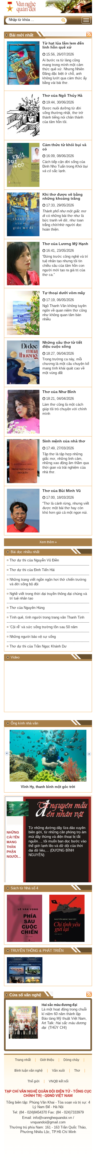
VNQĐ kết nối (59, 1081)
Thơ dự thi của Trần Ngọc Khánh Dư (38, 646)
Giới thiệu (47, 1060)
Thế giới (33, 1081)
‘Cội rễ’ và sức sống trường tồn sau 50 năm (44, 627)
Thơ (77, 1070)
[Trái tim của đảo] (69, 918)
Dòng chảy (71, 1060)
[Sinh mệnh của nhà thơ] (23, 461)
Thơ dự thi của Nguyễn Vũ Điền (34, 560)
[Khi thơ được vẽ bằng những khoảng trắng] (23, 214)
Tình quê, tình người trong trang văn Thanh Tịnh (47, 617)
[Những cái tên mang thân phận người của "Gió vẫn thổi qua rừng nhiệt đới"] (18, 808)
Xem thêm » (48, 542)
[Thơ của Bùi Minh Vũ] (23, 510)
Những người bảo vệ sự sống (33, 637)
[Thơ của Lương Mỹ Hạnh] (23, 263)
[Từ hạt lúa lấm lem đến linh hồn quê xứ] (23, 63)
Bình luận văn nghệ (28, 1070)
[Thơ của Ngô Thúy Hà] (23, 115)
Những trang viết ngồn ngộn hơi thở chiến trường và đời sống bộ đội (48, 582)
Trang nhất (23, 1060)
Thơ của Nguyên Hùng (27, 608)
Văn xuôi (58, 1070)
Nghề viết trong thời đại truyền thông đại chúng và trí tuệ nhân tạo (48, 596)
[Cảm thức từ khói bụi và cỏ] (23, 165)
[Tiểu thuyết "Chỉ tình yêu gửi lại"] (27, 918)
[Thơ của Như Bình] (23, 412)
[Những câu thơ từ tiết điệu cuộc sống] (23, 362)
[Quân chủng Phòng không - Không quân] (27, 970)
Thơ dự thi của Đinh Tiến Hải (32, 570)
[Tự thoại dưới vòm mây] (23, 313)
